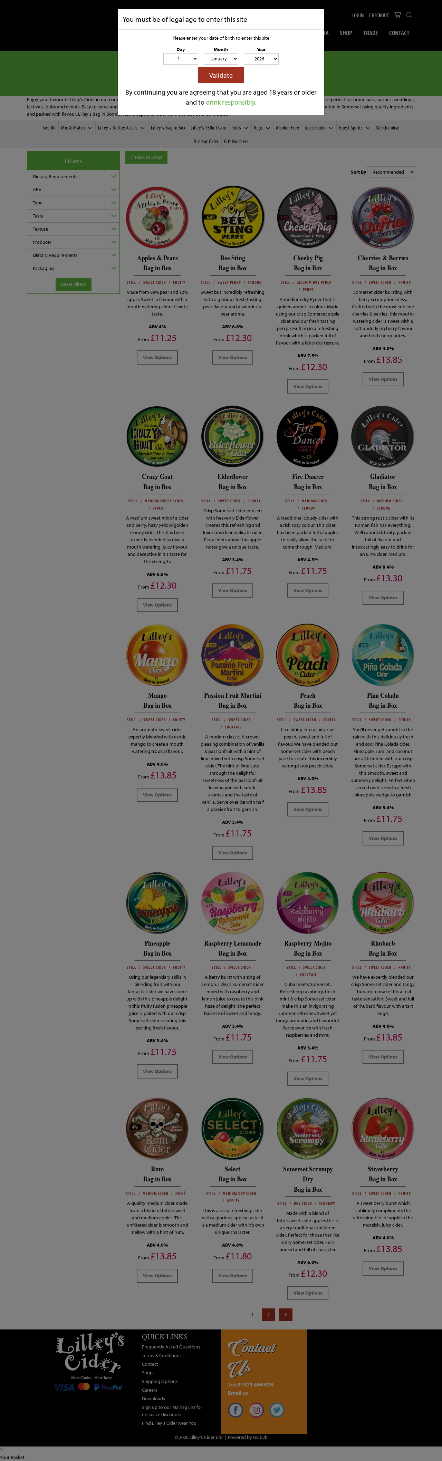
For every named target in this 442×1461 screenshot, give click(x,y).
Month (221, 49)
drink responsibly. (231, 102)
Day (180, 49)
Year (261, 49)
